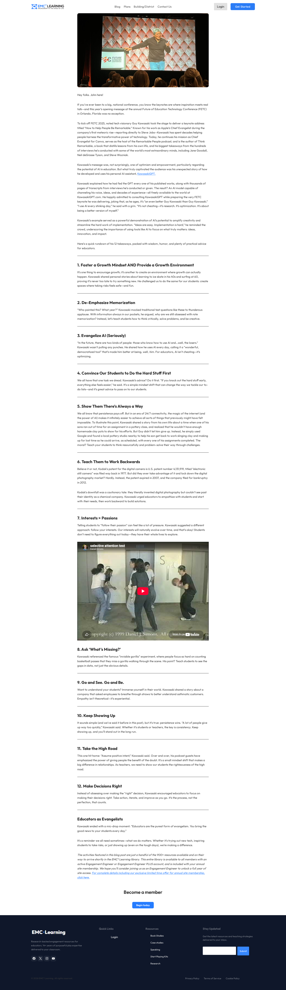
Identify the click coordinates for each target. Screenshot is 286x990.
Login (220, 6)
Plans (127, 6)
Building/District (144, 6)
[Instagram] (47, 958)
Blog (117, 6)
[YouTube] (53, 958)
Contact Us (164, 6)
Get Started (242, 6)
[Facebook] (34, 958)
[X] (40, 958)
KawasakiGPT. (146, 173)
